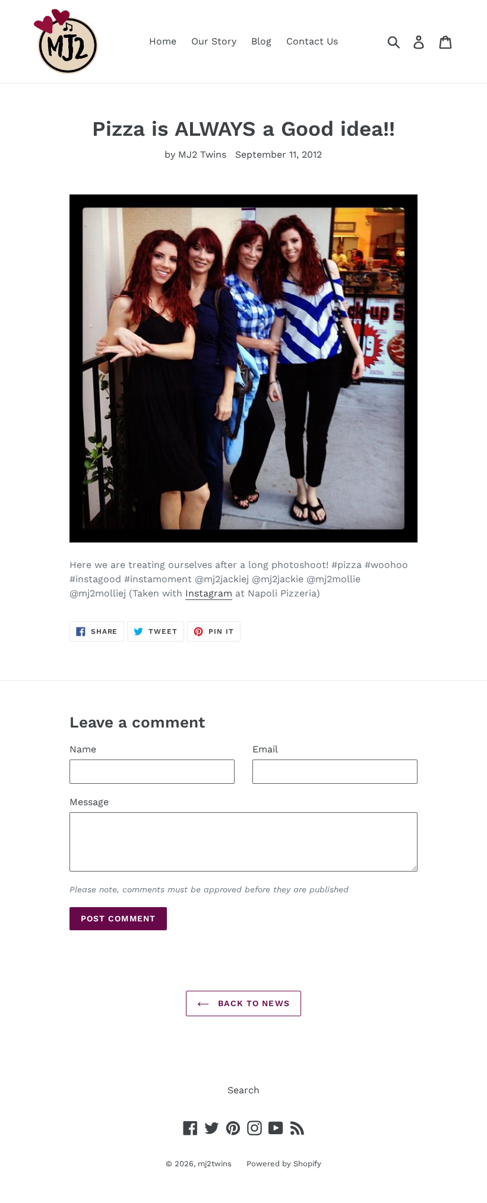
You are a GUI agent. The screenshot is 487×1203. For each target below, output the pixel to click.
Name (82, 749)
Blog (261, 41)
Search (243, 1090)
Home (162, 41)
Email (265, 749)
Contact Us (312, 41)
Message (89, 802)
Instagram (208, 593)
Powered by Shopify (283, 1163)
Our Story (213, 41)
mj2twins (215, 1163)
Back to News (252, 1003)
